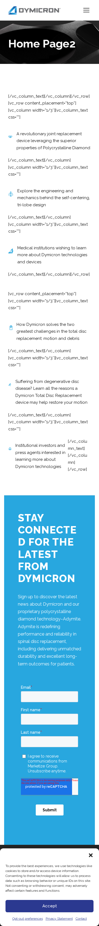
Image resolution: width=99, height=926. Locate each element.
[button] (91, 855)
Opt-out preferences (27, 919)
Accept (49, 906)
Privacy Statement (59, 919)
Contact (81, 919)
